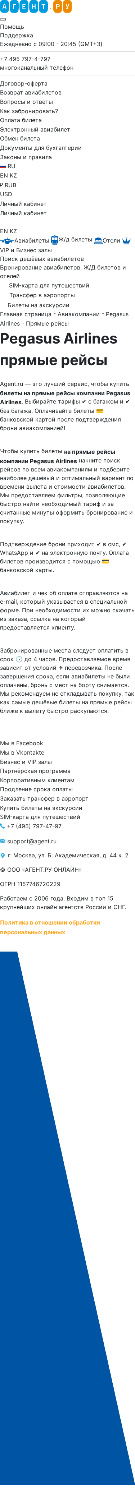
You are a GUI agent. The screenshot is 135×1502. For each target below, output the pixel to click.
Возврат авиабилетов (31, 92)
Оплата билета (21, 120)
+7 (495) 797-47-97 (34, 826)
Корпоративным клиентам (37, 779)
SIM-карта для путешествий (40, 816)
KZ (13, 175)
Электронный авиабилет (35, 129)
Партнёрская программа (35, 770)
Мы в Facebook (21, 743)
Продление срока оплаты (36, 789)
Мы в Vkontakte (22, 752)
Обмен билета (20, 138)
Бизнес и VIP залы (26, 761)
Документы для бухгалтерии (41, 147)
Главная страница (26, 314)
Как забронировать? (29, 110)
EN (5, 175)
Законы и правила (26, 156)
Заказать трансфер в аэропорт (44, 798)
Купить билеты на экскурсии (41, 807)
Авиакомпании (80, 314)
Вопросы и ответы (26, 101)
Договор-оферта (24, 83)
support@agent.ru (32, 840)
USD (6, 194)
